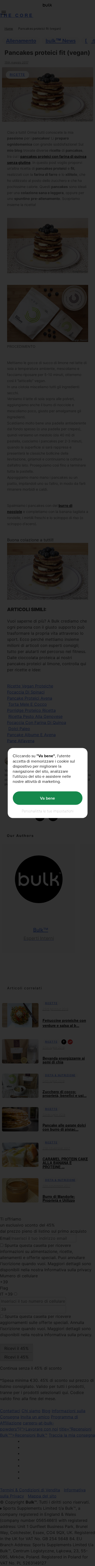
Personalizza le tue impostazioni (47, 811)
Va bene (47, 798)
